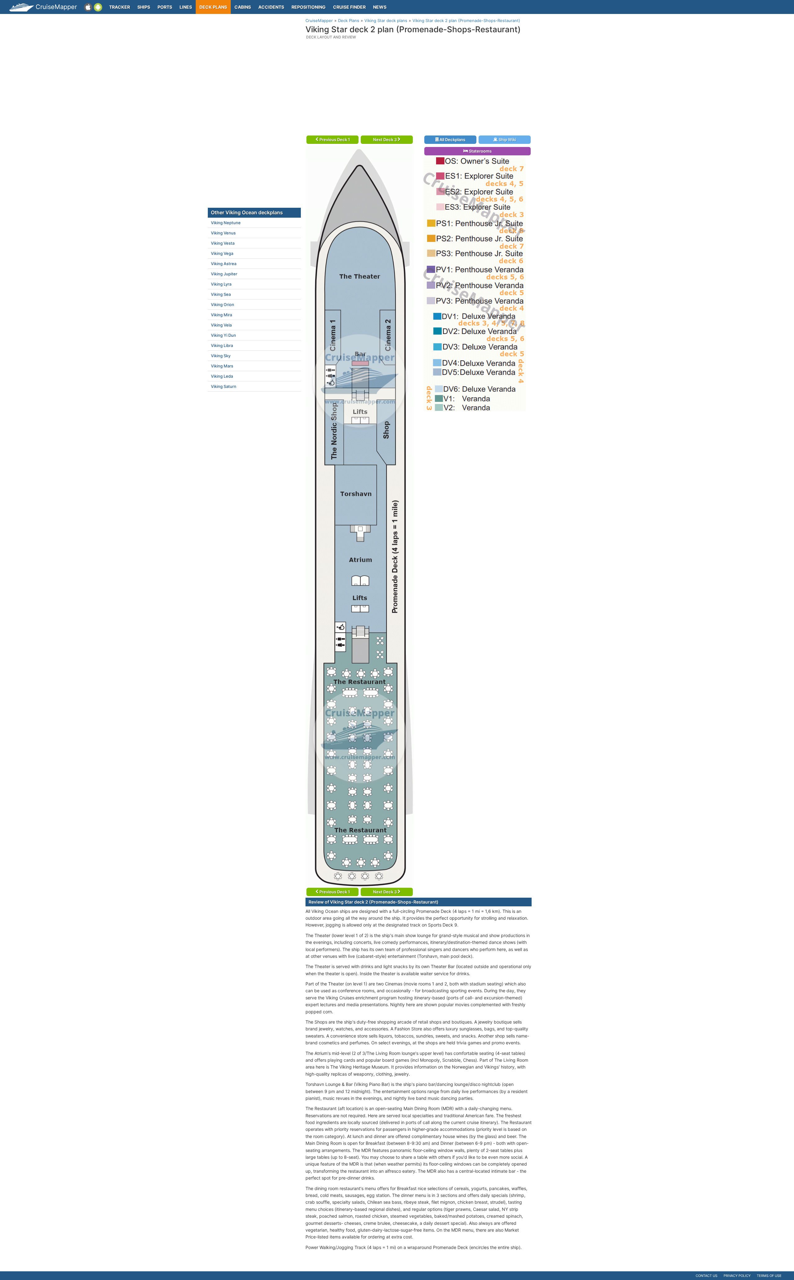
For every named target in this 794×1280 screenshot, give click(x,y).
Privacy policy (737, 1275)
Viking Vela (221, 324)
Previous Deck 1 (334, 139)
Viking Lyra (221, 284)
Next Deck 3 (385, 139)
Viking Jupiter (224, 273)
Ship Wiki (507, 139)
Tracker (119, 7)
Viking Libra (222, 345)
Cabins (242, 7)
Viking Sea (221, 294)
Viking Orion (222, 304)
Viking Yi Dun (223, 335)
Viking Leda (222, 376)
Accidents (271, 7)
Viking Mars (222, 365)
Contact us (706, 1275)
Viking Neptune (226, 222)
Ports (165, 7)
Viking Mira (221, 314)
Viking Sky (220, 355)
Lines (186, 7)
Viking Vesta (222, 243)
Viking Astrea (223, 263)
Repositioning (309, 7)
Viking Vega (222, 253)
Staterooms (480, 151)
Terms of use (769, 1275)
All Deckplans (452, 139)
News (379, 7)
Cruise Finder (349, 7)
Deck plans (213, 7)
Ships (143, 7)
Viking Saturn (223, 386)
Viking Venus (223, 232)
